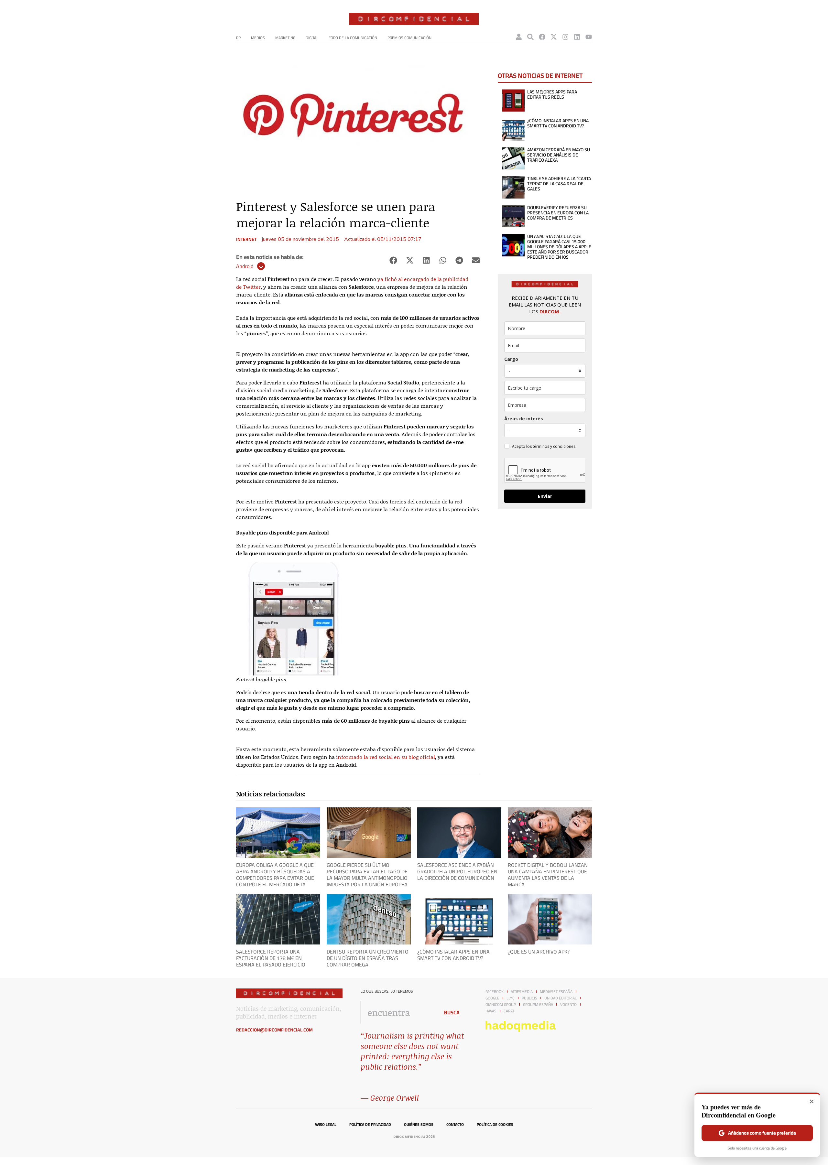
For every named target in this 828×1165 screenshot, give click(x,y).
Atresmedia (522, 991)
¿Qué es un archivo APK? (539, 951)
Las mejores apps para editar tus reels (552, 94)
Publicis (529, 998)
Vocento (568, 1004)
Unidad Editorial (560, 998)
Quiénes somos (418, 1124)
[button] (393, 260)
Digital (312, 37)
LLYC (511, 998)
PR (238, 37)
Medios (258, 37)
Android (244, 266)
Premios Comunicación (409, 37)
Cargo (511, 359)
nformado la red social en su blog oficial (386, 756)
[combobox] (398, 1012)
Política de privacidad (370, 1124)
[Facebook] (542, 37)
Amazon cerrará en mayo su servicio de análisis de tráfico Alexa (558, 155)
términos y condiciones (554, 446)
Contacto (455, 1124)
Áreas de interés (523, 418)
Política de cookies (495, 1124)
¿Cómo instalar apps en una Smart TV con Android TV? (558, 123)
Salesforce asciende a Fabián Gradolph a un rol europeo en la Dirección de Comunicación (457, 871)
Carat (509, 1011)
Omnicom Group (500, 1004)
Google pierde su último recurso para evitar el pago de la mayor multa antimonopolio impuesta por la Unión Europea (367, 874)
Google (492, 998)
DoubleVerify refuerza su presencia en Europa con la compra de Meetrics (558, 212)
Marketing (285, 37)
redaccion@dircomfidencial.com (274, 1030)
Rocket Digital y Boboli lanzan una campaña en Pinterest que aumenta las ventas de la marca (548, 874)
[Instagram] (565, 37)
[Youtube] (588, 37)
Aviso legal (325, 1124)
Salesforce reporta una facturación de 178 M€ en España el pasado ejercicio (270, 958)
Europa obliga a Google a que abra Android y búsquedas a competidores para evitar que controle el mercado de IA (275, 874)
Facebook (494, 991)
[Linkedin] (577, 37)
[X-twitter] (553, 37)
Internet (246, 239)
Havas (490, 1011)
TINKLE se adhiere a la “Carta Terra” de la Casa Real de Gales (559, 183)
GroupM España (538, 1004)
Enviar (545, 496)
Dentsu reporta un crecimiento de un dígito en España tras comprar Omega (368, 958)
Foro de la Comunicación (353, 37)
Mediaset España (556, 991)
